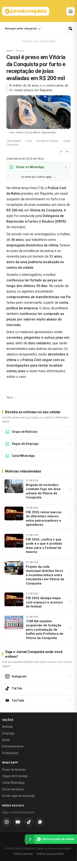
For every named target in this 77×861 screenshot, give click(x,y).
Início (9, 50)
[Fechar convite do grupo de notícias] (29, 839)
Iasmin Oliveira (50, 141)
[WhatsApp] (40, 821)
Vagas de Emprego (15, 776)
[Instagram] (6, 821)
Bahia (6, 740)
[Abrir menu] (70, 11)
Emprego (8, 733)
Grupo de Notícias (14, 769)
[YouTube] (17, 821)
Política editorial (23, 853)
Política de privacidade (50, 853)
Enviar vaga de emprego (18, 795)
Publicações (10, 753)
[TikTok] (28, 821)
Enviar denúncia (13, 789)
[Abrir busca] (70, 28)
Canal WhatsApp (13, 782)
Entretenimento (13, 746)
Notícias (7, 726)
